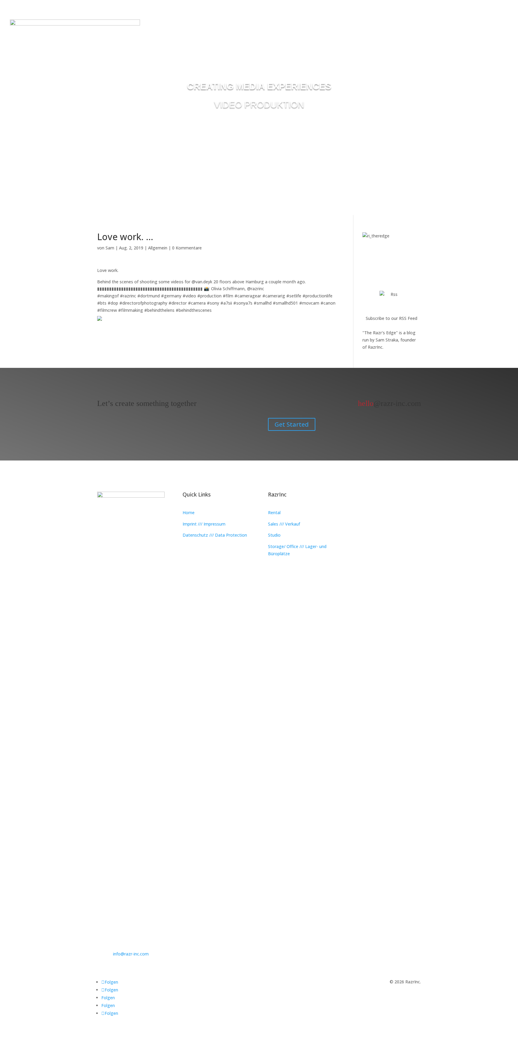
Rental (274, 512)
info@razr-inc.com (131, 954)
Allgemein (157, 248)
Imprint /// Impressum (204, 524)
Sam (110, 248)
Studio (274, 535)
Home (189, 512)
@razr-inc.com (389, 403)
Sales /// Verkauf (284, 524)
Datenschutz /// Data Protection (215, 535)
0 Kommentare (187, 248)
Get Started (292, 424)
